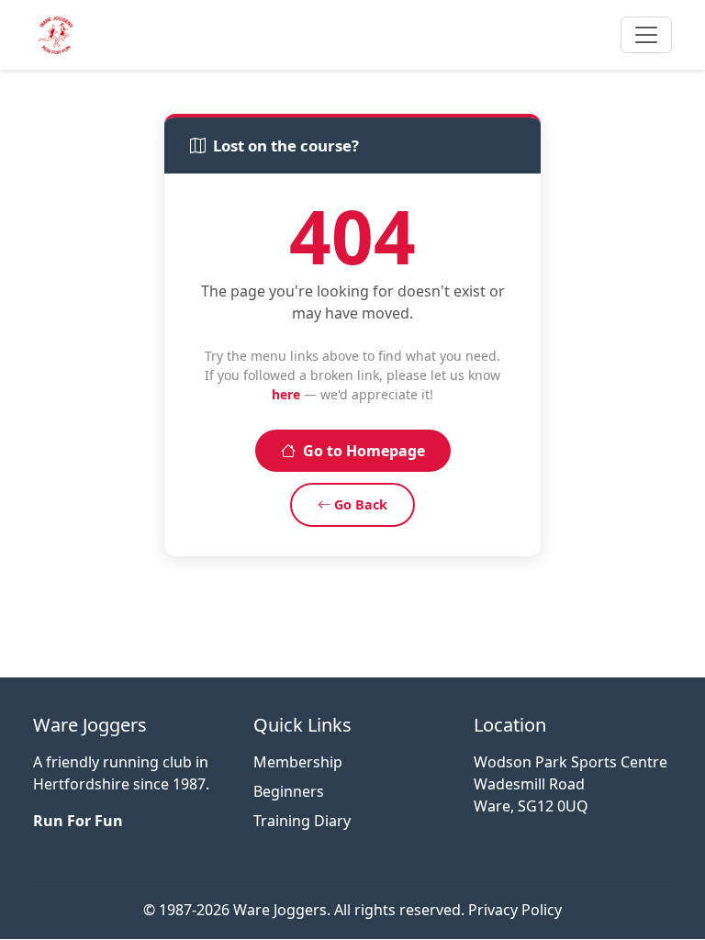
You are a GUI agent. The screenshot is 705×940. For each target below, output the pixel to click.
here (286, 394)
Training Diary (302, 821)
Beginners (288, 791)
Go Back (360, 504)
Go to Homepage (364, 451)
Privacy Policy (515, 910)
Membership (297, 762)
